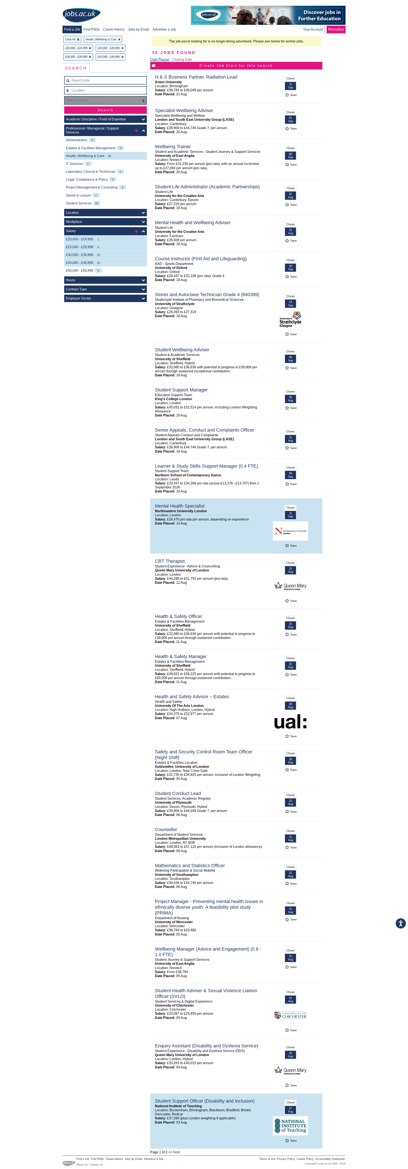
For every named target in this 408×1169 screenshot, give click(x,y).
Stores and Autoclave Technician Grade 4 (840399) (207, 294)
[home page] (81, 15)
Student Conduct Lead (178, 793)
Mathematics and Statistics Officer (190, 865)
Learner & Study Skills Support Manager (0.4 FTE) (206, 466)
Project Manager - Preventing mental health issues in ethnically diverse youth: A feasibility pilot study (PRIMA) (209, 907)
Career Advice (114, 29)
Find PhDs (92, 29)
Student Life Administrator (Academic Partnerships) (207, 186)
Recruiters (336, 29)
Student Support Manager (181, 389)
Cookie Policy (305, 1159)
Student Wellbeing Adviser (182, 349)
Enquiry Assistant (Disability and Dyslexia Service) (206, 1045)
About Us (82, 1164)
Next (176, 1152)
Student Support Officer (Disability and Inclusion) (205, 1101)
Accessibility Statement (330, 1159)
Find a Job (72, 29)
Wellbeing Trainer (173, 146)
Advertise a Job (164, 29)
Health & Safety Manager (181, 656)
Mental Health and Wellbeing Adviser (193, 222)
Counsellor (166, 829)
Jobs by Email (138, 29)
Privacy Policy (286, 1159)
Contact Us (96, 1164)
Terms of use (267, 1159)
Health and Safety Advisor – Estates (192, 696)
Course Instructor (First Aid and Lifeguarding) (201, 258)
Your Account (313, 29)
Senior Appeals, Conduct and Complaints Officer (204, 430)
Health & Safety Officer (178, 616)
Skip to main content (17, 4)
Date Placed (159, 59)
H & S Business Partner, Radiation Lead (196, 77)
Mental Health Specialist (180, 506)
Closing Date (182, 59)
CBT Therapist (170, 561)
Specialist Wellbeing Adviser (184, 110)
